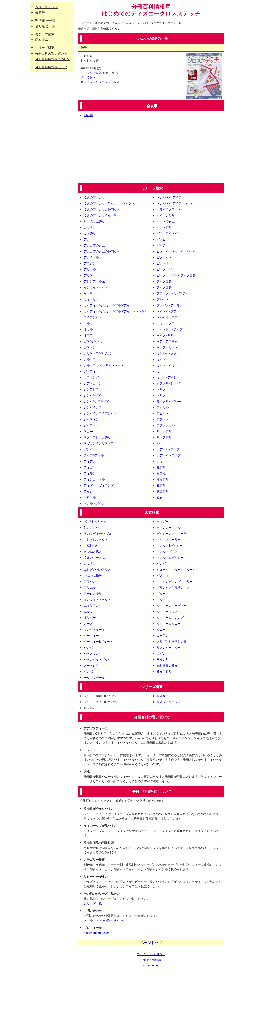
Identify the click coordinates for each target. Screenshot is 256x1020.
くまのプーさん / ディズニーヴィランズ (110, 203)
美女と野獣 (164, 671)
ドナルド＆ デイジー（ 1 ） (175, 203)
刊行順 (88, 115)
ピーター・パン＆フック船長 (176, 275)
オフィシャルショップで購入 (100, 82)
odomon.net (151, 965)
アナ (87, 239)
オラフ (88, 335)
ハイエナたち (166, 215)
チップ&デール (94, 455)
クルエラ (90, 359)
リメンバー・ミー (169, 647)
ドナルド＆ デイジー (170, 197)
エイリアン (91, 605)
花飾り (161, 485)
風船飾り (163, 491)
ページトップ (151, 942)
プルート (163, 299)
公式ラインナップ (169, 702)
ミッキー (163, 359)
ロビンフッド (166, 653)
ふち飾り (90, 233)
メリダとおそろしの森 (172, 641)
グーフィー (91, 371)
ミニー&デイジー (168, 377)
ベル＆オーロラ (167, 317)
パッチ (161, 245)
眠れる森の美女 (167, 665)
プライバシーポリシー (151, 954)
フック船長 (164, 281)
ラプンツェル (166, 425)
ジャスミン (91, 419)
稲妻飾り (163, 479)
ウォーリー (91, 299)
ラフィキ (163, 419)
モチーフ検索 (44, 34)
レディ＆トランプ (169, 455)
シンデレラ (91, 389)
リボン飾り (164, 431)
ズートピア (91, 665)
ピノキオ (163, 263)
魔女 (160, 497)
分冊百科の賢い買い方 (51, 53)
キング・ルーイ (94, 629)
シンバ (88, 647)
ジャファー (91, 425)
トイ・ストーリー (169, 539)
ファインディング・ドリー (175, 581)
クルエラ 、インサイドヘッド (104, 365)
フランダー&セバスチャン (174, 293)
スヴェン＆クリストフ (99, 443)
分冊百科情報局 (151, 960)
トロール (90, 497)
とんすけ (90, 227)
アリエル (90, 269)
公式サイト (164, 696)
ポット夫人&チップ (170, 329)
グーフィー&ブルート (98, 641)
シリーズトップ (46, 7)
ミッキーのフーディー (172, 605)
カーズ (88, 623)
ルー (160, 443)
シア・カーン (93, 383)
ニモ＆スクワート (169, 209)
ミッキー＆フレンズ (170, 617)
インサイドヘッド (96, 287)
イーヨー (90, 293)
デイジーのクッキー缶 (172, 533)
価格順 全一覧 (45, 26)
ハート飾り (164, 227)
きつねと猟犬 (93, 551)
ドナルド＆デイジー (170, 557)
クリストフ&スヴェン (98, 353)
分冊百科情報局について (52, 59)
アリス (88, 275)
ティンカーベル (94, 479)
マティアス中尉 (167, 341)
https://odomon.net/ (96, 932)
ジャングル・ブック (97, 659)
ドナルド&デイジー (170, 545)
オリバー (90, 617)
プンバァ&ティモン (170, 305)
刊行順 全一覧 (45, 20)
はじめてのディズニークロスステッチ (151, 13)
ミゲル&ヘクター (168, 353)
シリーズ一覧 (93, 903)
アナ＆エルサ (93, 257)
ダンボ (88, 449)
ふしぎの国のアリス (97, 569)
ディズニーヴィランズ (99, 485)
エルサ (88, 323)
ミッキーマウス (167, 611)
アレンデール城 (94, 281)
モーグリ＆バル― (169, 401)
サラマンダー (93, 377)
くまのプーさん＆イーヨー (102, 215)
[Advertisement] (151, 151)
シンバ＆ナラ (93, 407)
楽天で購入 (88, 77)
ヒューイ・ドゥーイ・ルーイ (176, 251)
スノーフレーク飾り (97, 437)
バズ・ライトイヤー (170, 233)
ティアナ (90, 461)
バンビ (161, 239)
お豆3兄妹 (90, 545)
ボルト (161, 599)
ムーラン (163, 635)
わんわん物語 (93, 575)
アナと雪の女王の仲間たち (102, 251)
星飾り (161, 467)
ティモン (90, 473)
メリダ (161, 389)
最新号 (40, 12)
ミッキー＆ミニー (169, 365)
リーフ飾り (164, 437)
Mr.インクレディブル (98, 533)
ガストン (90, 347)
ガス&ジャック (94, 341)
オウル (88, 329)
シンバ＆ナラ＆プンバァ (100, 413)
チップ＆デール (94, 677)
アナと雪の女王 (94, 245)
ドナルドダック (94, 503)
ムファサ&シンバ (168, 383)
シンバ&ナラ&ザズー (98, 401)
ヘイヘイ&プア (167, 311)
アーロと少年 (93, 593)
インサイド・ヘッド (97, 599)
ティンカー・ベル (169, 527)
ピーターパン (166, 269)
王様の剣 (163, 659)
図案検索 (41, 39)
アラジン (90, 263)
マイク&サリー (167, 335)
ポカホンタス (166, 323)
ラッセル (163, 407)
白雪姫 (161, 473)
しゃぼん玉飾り (94, 221)
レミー (161, 461)
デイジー (90, 491)
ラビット (163, 413)
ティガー (90, 467)
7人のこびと (92, 527)
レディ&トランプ (168, 449)
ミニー (161, 371)
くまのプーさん (94, 197)
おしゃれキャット (96, 539)
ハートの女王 (166, 221)
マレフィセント (167, 347)
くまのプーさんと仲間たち (102, 209)
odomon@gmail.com (109, 920)
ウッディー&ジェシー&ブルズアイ (107, 305)
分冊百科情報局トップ (51, 67)
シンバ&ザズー (94, 395)
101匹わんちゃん (95, 521)
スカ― (88, 431)
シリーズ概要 (44, 47)
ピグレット (164, 257)
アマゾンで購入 (91, 73)
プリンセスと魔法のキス (173, 587)
